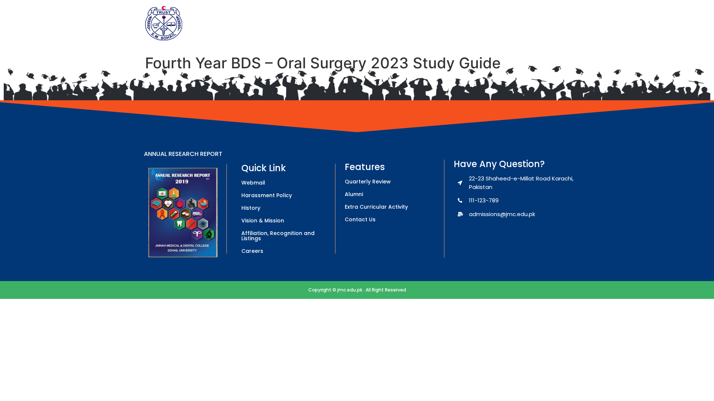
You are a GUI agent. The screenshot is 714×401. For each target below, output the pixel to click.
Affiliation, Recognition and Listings (278, 235)
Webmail (253, 182)
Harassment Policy (266, 195)
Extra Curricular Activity (376, 207)
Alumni (354, 194)
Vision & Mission (262, 220)
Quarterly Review (368, 181)
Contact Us (360, 219)
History (250, 208)
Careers (252, 251)
